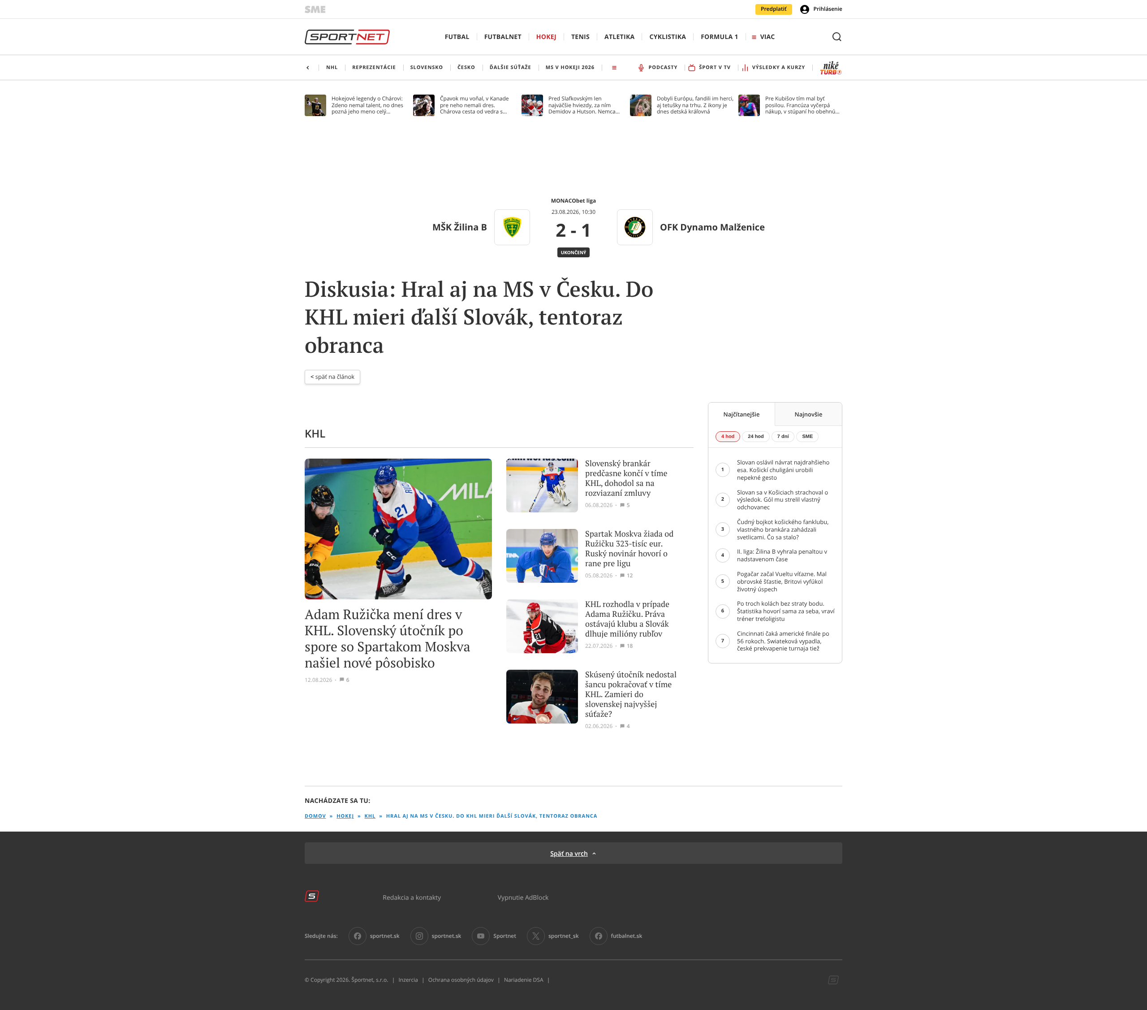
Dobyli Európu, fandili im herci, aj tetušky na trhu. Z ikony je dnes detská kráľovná (695, 105)
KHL (370, 816)
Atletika (619, 37)
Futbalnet (503, 37)
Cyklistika (667, 37)
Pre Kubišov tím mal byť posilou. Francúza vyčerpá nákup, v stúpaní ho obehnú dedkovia (800, 105)
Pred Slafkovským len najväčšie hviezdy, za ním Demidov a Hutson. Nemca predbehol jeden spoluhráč (582, 105)
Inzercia (408, 980)
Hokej (546, 37)
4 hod (727, 436)
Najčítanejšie (742, 414)
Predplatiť (774, 9)
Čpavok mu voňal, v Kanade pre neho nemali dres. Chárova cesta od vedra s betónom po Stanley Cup (474, 105)
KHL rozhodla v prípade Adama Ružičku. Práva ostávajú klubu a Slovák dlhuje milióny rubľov (627, 619)
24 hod (755, 436)
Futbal (457, 37)
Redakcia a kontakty (412, 897)
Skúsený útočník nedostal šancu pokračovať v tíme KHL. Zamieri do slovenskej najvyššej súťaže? (631, 694)
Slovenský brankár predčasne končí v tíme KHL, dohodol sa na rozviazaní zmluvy (626, 478)
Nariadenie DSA (523, 980)
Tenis (580, 37)
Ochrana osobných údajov (461, 980)
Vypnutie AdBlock (523, 897)
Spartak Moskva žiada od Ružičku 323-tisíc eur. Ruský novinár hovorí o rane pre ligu (629, 548)
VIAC (767, 37)
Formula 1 (719, 37)
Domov (315, 816)
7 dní (783, 436)
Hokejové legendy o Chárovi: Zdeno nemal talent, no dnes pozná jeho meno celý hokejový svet (367, 105)
